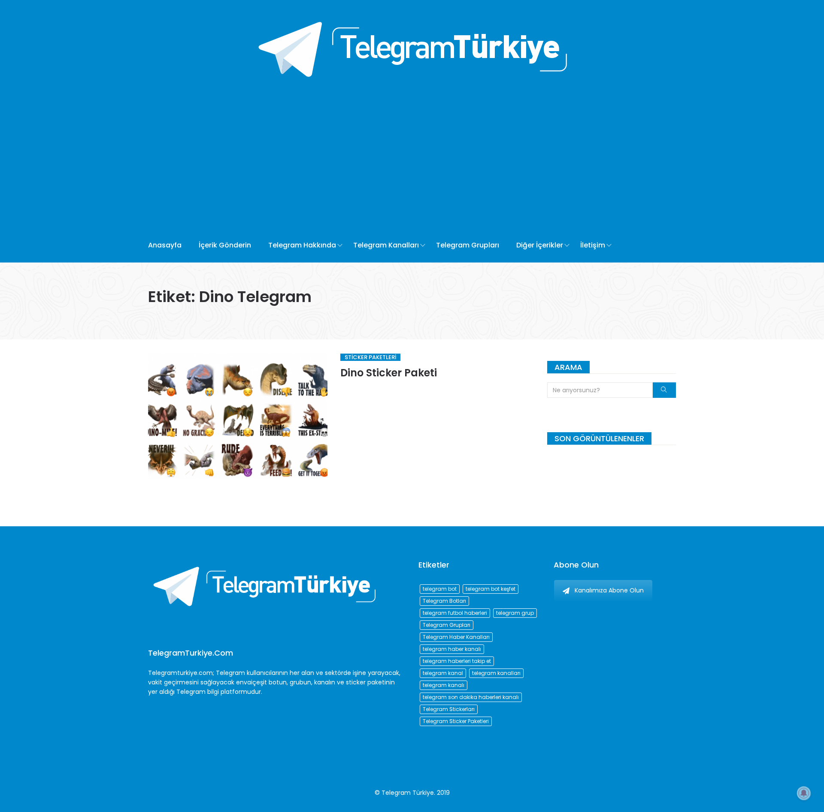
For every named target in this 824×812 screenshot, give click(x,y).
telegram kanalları (496, 673)
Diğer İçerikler (539, 245)
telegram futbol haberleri (455, 613)
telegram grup (515, 613)
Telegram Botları (444, 600)
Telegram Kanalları (386, 245)
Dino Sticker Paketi (388, 373)
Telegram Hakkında (302, 245)
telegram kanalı (443, 685)
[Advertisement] (381, 164)
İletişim (592, 245)
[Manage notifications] (804, 793)
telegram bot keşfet (490, 588)
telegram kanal (443, 673)
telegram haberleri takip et (457, 661)
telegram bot (440, 588)
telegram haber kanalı (452, 649)
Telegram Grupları (467, 245)
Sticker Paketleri (370, 357)
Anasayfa (165, 245)
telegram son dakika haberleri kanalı (471, 697)
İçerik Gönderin (225, 245)
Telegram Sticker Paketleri (456, 721)
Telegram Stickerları (449, 709)
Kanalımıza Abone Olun (609, 590)
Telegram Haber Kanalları (456, 637)
